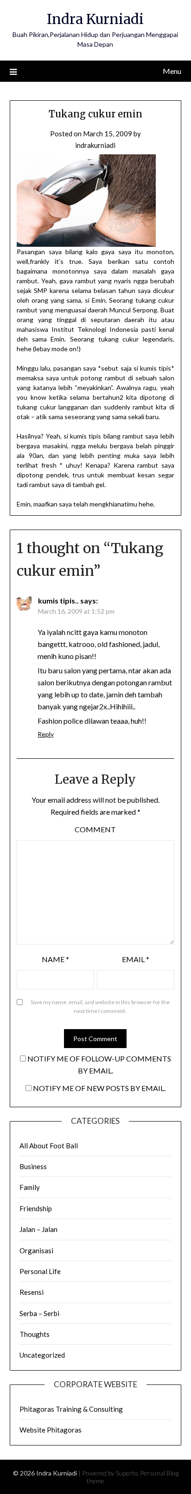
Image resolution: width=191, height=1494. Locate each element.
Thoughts (34, 1334)
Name (55, 959)
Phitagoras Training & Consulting (71, 1409)
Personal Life (40, 1271)
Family (29, 1187)
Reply (46, 734)
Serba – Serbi (39, 1313)
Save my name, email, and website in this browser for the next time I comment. (100, 1007)
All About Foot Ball (48, 1145)
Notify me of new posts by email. (99, 1088)
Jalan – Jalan (38, 1229)
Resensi (31, 1292)
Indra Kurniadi (95, 19)
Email (135, 959)
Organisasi (36, 1250)
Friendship (35, 1208)
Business (33, 1166)
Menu (172, 71)
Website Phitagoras (50, 1430)
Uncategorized (42, 1355)
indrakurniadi (95, 145)
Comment (95, 829)
